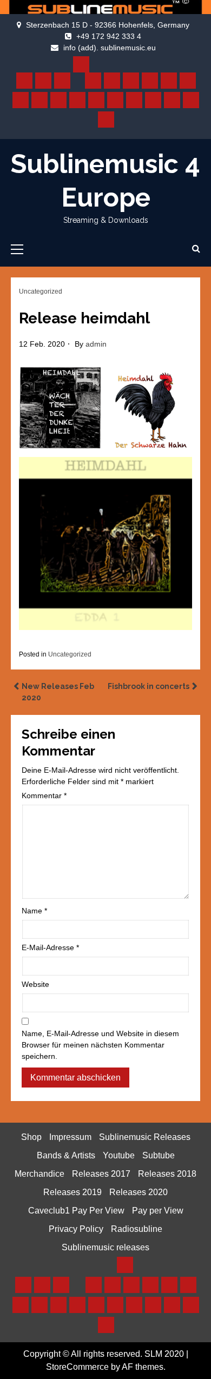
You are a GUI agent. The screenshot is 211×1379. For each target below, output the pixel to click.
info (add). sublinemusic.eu (109, 47)
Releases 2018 (167, 1173)
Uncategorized (40, 291)
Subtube (158, 1155)
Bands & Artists (66, 1155)
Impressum (70, 1137)
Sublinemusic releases (105, 1247)
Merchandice (39, 1173)
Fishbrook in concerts (148, 686)
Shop (31, 1137)
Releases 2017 (101, 1173)
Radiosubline (136, 1229)
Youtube (119, 1155)
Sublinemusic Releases (144, 1137)
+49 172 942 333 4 (108, 36)
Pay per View (157, 1210)
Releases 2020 (138, 1192)
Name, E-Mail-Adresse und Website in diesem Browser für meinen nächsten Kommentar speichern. (100, 1044)
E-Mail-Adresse (50, 947)
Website (35, 984)
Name (34, 910)
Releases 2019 (72, 1192)
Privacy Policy (76, 1229)
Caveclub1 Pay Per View (76, 1210)
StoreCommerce (77, 1366)
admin (96, 344)
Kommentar (44, 795)
